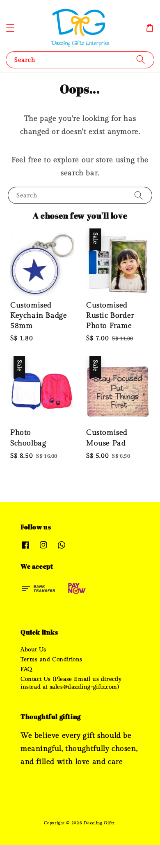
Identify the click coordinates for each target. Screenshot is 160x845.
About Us (33, 649)
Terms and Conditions (51, 659)
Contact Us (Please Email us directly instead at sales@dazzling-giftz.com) (71, 683)
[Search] (141, 60)
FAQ (26, 669)
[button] (10, 28)
